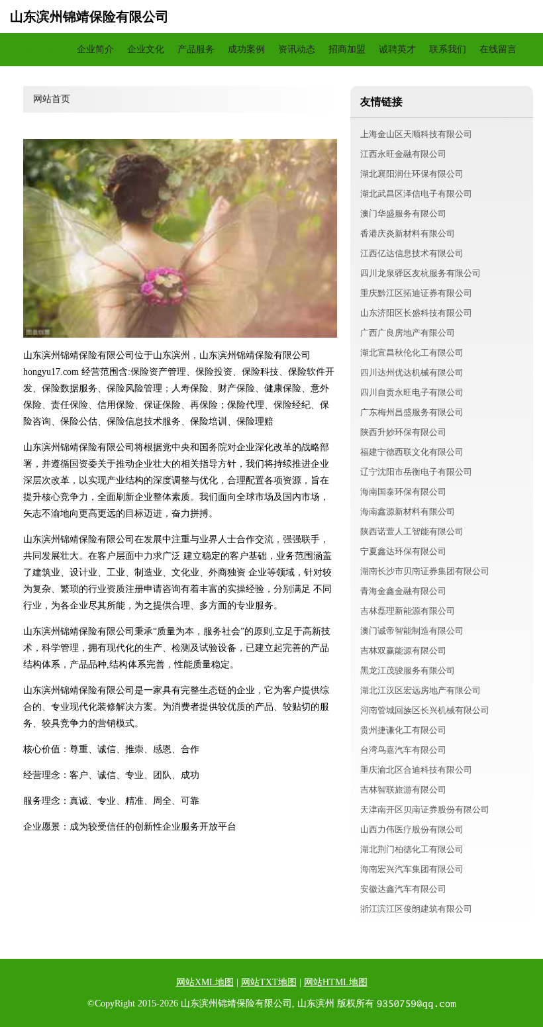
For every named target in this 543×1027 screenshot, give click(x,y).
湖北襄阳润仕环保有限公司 (412, 174)
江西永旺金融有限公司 (403, 154)
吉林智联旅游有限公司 (403, 790)
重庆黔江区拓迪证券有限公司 (416, 293)
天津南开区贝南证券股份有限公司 (424, 809)
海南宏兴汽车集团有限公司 (412, 869)
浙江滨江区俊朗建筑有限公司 (416, 909)
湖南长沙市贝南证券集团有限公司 (424, 571)
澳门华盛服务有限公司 (403, 214)
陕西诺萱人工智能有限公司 (412, 531)
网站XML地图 (205, 982)
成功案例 (246, 49)
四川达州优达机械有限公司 (412, 372)
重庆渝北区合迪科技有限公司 (416, 770)
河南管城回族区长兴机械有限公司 (424, 710)
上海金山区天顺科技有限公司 (416, 134)
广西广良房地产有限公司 (407, 333)
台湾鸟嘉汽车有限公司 (403, 750)
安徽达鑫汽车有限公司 (403, 889)
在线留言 (498, 49)
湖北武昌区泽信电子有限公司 (416, 194)
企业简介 (95, 49)
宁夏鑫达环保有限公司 (403, 551)
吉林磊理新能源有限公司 (407, 611)
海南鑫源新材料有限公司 (407, 511)
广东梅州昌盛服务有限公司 (412, 412)
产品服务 (196, 49)
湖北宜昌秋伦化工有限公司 (412, 353)
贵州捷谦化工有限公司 (403, 730)
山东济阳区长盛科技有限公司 (416, 313)
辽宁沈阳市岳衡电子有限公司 (416, 472)
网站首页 (45, 49)
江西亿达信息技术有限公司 (412, 253)
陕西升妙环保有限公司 (403, 432)
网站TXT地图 (269, 982)
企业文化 (145, 49)
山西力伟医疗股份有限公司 (412, 829)
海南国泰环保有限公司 (403, 492)
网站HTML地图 (336, 982)
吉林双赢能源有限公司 (403, 651)
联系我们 (447, 49)
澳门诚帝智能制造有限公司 (412, 631)
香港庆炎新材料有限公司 (407, 233)
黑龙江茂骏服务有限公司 (407, 670)
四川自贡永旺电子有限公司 (412, 392)
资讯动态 (296, 49)
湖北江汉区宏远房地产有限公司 (420, 690)
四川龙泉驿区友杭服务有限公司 (420, 273)
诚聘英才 (397, 49)
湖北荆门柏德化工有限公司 (412, 849)
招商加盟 (347, 49)
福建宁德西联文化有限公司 (412, 452)
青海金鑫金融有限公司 (403, 591)
